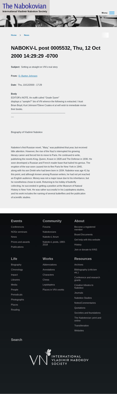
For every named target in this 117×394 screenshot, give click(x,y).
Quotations (79, 308)
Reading (15, 309)
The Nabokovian (24, 6)
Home (14, 35)
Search (16, 340)
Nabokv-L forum (51, 237)
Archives (78, 264)
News (26, 35)
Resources (83, 259)
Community (52, 221)
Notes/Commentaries (85, 303)
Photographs (17, 299)
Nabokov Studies (83, 298)
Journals (78, 293)
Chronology (17, 269)
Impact (14, 275)
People (14, 289)
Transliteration (81, 325)
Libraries (15, 280)
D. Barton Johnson (28, 76)
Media (14, 284)
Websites (79, 330)
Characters (48, 275)
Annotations (49, 269)
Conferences (17, 227)
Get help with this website (87, 239)
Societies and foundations (87, 313)
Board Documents (83, 234)
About (79, 221)
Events (16, 221)
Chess (46, 280)
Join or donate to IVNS (85, 249)
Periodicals (16, 294)
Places (14, 305)
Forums (46, 227)
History (77, 244)
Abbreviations (50, 264)
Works (48, 259)
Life (14, 259)
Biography (16, 264)
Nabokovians (49, 232)
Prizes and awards (20, 242)
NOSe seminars (19, 232)
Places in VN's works (53, 289)
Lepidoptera (49, 284)
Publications (17, 247)
